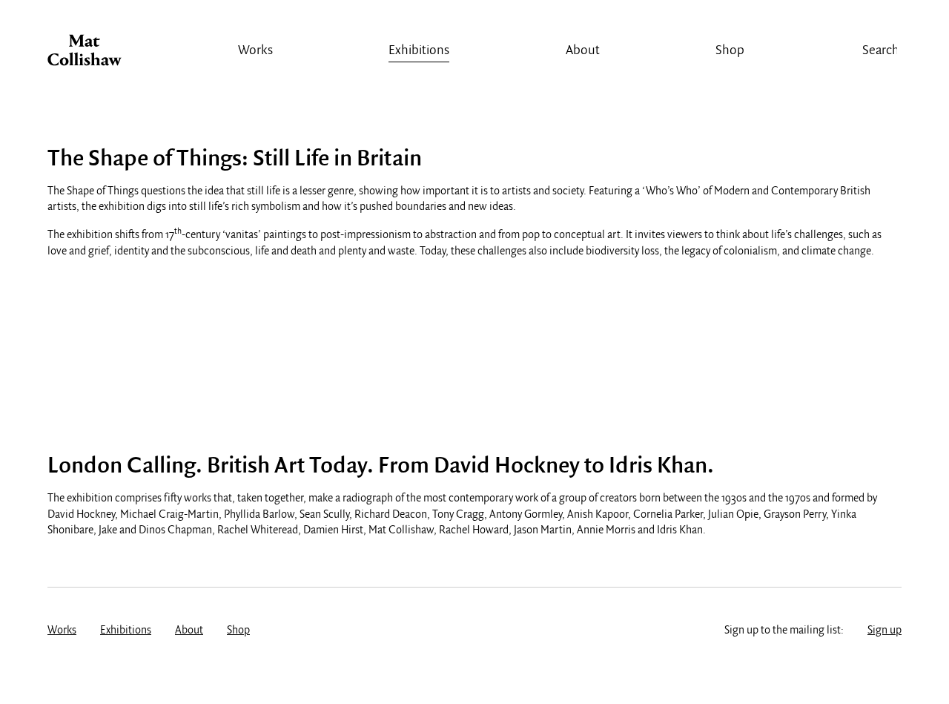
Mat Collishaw (84, 54)
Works (255, 51)
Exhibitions (418, 51)
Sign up (884, 630)
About (583, 51)
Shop (729, 51)
